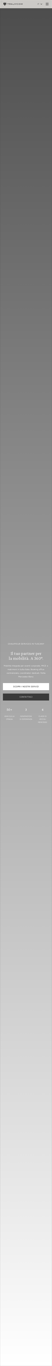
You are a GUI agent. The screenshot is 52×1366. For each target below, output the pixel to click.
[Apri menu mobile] (47, 4)
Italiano (38, 4)
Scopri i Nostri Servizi (26, 686)
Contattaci (26, 697)
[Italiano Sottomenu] (41, 4)
